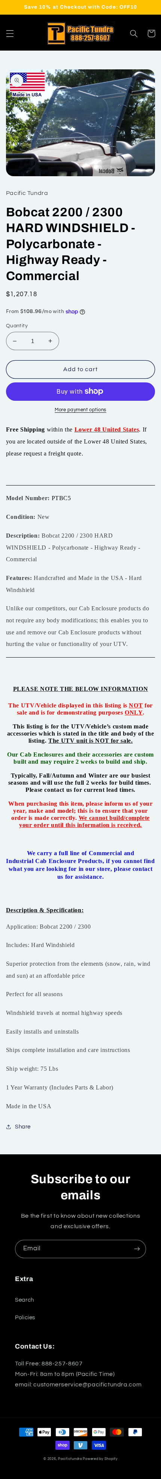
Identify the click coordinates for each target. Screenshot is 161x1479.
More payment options (80, 410)
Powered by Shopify (100, 1459)
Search (24, 1300)
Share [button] (23, 1127)
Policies (25, 1317)
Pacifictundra (70, 1459)
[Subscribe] (137, 1249)
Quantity (17, 325)
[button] (9, 33)
